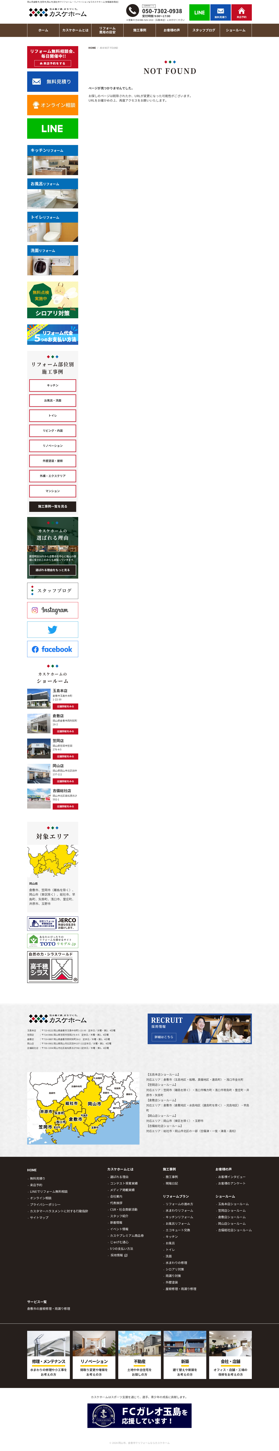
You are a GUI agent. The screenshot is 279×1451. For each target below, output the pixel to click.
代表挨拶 (116, 1203)
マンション (53, 491)
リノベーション (53, 446)
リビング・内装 (53, 431)
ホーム (43, 30)
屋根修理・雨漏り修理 (181, 1289)
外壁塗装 (172, 1282)
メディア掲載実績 (122, 1190)
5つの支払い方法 (121, 1249)
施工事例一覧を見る (52, 506)
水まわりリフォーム (179, 1210)
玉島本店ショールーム (163, 1074)
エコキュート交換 (178, 1230)
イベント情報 (119, 1229)
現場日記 (172, 1183)
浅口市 (230, 1080)
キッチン (52, 385)
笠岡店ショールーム (162, 1085)
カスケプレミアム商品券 (127, 1236)
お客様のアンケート (232, 1183)
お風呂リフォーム (178, 1224)
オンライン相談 (40, 1198)
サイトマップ (39, 1218)
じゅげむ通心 (119, 1242)
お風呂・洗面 (52, 400)
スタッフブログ (203, 30)
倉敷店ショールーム (162, 1100)
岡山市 (167, 1121)
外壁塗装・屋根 (53, 461)
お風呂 (170, 1243)
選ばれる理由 (119, 1177)
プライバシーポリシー (45, 1205)
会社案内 (116, 1196)
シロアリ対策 (175, 1269)
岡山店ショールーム (162, 1116)
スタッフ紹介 (119, 1216)
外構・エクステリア (53, 476)
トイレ (52, 415)
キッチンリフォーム (179, 1217)
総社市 (167, 1131)
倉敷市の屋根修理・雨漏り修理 (48, 1309)
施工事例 (172, 1177)
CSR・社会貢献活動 (123, 1209)
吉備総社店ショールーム (165, 1126)
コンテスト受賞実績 (124, 1183)
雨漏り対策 (173, 1276)
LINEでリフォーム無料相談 (49, 1192)
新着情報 (116, 1223)
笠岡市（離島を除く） (177, 1090)
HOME (32, 1170)
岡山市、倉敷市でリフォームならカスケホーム (144, 1442)
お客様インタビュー (232, 1177)
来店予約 (36, 1185)
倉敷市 (167, 1080)
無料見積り (37, 1178)
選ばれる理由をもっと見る (53, 570)
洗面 (169, 1256)
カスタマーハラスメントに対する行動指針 (59, 1211)
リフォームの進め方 (179, 1204)
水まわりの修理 (176, 1263)
